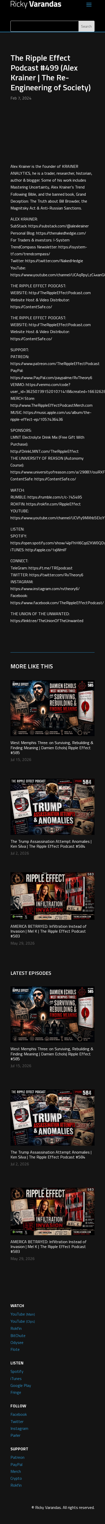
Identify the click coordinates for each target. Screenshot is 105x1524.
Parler (15, 1435)
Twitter (16, 1421)
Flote (15, 1349)
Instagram (19, 1428)
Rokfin (16, 1328)
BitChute (17, 1335)
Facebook (18, 1414)
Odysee (16, 1342)
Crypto (16, 1478)
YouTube (22, 1314)
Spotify (16, 1371)
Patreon (17, 1457)
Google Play (20, 1385)
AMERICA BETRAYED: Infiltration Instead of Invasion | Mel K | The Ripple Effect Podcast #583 (48, 931)
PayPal (16, 1464)
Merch (15, 1471)
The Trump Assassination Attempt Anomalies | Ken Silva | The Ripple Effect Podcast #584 (50, 843)
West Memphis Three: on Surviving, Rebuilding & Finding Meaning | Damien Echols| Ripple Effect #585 (51, 747)
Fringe (15, 1392)
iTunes (16, 1378)
